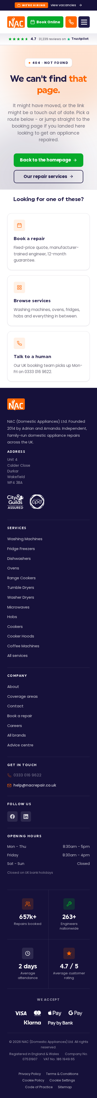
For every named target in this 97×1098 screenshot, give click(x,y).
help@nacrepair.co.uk (34, 785)
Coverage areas (22, 696)
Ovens (13, 568)
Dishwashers (19, 558)
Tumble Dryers (20, 587)
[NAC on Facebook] (12, 816)
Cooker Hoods (20, 636)
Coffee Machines (23, 646)
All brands (16, 735)
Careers (14, 725)
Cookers (15, 626)
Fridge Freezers (21, 548)
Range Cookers (21, 578)
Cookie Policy (33, 1080)
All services (17, 655)
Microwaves (18, 607)
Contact (15, 706)
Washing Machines (24, 538)
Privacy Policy (30, 1074)
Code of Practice (39, 1087)
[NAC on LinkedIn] (26, 816)
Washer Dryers (20, 597)
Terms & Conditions (62, 1074)
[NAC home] (16, 22)
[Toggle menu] (84, 22)
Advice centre (20, 745)
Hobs (12, 616)
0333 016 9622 (27, 775)
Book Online (48, 22)
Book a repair (19, 715)
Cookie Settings (62, 1080)
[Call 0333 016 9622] (71, 22)
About (13, 686)
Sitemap (65, 1087)
